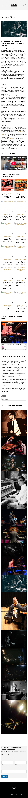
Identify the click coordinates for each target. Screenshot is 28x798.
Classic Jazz (7, 193)
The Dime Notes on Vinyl (7, 307)
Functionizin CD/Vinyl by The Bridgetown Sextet (20, 217)
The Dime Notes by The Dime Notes (20, 283)
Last (16, 764)
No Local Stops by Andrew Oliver (7, 238)
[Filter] (2, 396)
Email (3, 768)
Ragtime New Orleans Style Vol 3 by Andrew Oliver (20, 239)
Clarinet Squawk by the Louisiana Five (7, 195)
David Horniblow (19, 131)
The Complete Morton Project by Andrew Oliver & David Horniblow (7, 284)
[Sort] (5, 396)
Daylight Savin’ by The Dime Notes (20, 195)
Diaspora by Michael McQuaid (7, 217)
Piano (24, 259)
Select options (12, 190)
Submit (5, 776)
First (2, 764)
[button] (3, 5)
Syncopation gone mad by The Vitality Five (20, 261)
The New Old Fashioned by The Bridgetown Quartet (21, 308)
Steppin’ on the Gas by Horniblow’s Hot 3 (7, 261)
